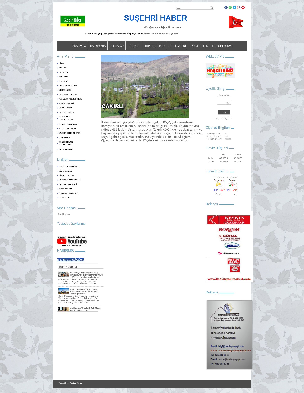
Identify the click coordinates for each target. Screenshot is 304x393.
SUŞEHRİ (62, 68)
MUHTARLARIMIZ (66, 149)
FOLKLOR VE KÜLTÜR (68, 85)
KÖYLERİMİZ (64, 137)
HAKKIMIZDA (98, 46)
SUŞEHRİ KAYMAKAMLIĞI (69, 180)
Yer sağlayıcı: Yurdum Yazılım (70, 383)
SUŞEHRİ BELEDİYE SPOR (69, 133)
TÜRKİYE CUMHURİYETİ (69, 166)
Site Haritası (64, 214)
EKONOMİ (63, 81)
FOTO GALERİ (177, 46)
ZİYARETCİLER (199, 46)
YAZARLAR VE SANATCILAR (70, 99)
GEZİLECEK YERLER (67, 128)
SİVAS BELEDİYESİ (66, 175)
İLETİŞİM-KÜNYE (222, 46)
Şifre (227, 103)
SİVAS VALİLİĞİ (65, 171)
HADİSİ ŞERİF (64, 198)
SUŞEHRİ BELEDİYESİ (68, 184)
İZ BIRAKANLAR (65, 108)
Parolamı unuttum (224, 117)
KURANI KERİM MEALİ (68, 193)
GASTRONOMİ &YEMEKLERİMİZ (66, 118)
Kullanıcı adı (224, 95)
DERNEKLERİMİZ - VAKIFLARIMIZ (66, 143)
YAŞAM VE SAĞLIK (66, 112)
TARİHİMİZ (63, 72)
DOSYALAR (117, 46)
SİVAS (61, 63)
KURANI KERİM (65, 189)
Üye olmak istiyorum (223, 119)
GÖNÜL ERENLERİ (66, 103)
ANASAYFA (79, 46)
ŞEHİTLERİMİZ (65, 90)
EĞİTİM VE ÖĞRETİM (68, 94)
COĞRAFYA (63, 77)
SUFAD (134, 46)
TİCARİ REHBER (155, 46)
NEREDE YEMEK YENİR (68, 124)
